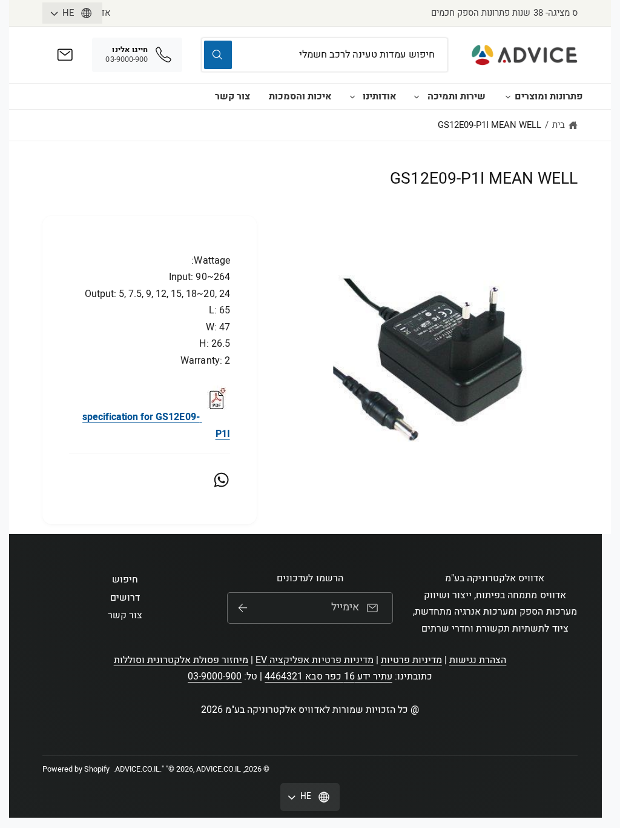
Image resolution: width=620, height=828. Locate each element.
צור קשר (232, 96)
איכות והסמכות (300, 96)
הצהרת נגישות (477, 660)
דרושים (125, 597)
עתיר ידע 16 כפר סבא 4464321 (328, 676)
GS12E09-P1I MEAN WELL (489, 125)
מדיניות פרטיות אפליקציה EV (314, 660)
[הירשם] (242, 608)
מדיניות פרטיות (411, 660)
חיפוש (125, 579)
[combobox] (325, 55)
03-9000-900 (215, 676)
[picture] (216, 417)
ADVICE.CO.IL (137, 769)
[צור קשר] (65, 55)
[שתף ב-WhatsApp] (221, 480)
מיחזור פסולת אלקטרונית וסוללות (181, 660)
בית (558, 125)
